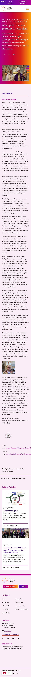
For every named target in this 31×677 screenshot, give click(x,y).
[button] (3, 638)
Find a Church (10, 586)
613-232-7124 (7, 631)
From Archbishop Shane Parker (15, 21)
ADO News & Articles (12, 20)
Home (4, 599)
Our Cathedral (6, 613)
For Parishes (19, 599)
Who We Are (19, 602)
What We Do (6, 606)
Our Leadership (20, 606)
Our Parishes (5, 609)
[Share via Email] (14, 54)
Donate (23, 586)
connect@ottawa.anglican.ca (10, 634)
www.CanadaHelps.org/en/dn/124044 (18, 454)
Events (3, 1)
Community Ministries (22, 609)
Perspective (5, 602)
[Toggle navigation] (27, 8)
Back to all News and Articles (13, 478)
